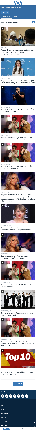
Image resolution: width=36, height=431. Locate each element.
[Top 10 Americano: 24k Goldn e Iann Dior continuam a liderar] (18, 358)
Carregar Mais (18, 383)
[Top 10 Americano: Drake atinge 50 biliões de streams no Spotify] (18, 95)
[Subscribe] (22, 396)
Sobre (16, 17)
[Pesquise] (30, 429)
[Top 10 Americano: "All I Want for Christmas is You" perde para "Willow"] (18, 213)
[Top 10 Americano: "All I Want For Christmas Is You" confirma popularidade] (18, 242)
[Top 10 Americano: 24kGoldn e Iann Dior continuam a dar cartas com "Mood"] (18, 124)
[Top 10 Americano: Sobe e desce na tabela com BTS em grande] (18, 299)
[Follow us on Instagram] (10, 396)
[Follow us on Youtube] (6, 396)
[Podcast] (18, 396)
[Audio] (15, 429)
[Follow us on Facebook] (2, 396)
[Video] (23, 429)
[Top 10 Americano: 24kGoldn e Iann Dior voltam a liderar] (18, 270)
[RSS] (26, 396)
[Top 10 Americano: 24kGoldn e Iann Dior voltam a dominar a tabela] (18, 152)
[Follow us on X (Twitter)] (14, 396)
